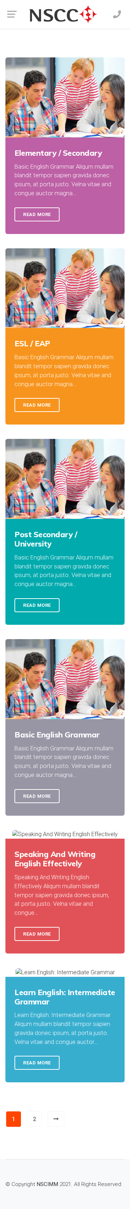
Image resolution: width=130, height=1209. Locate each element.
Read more (37, 214)
